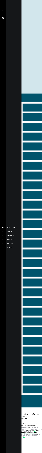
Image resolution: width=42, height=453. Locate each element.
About (9, 232)
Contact (10, 243)
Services (11, 235)
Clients (10, 239)
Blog (9, 247)
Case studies (12, 228)
